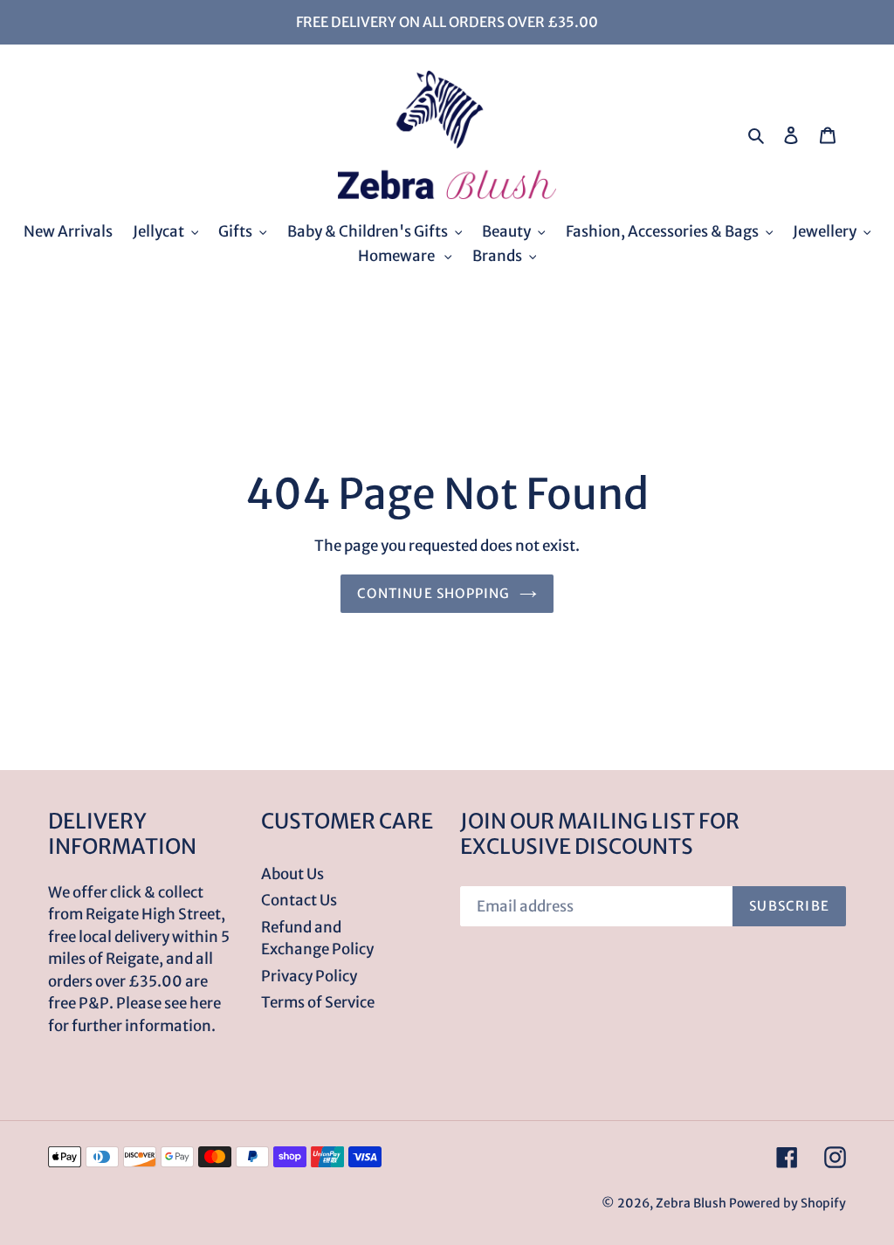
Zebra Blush (691, 1203)
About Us (292, 874)
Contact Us (299, 900)
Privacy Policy (309, 976)
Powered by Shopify (787, 1203)
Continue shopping (433, 593)
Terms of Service (318, 1002)
